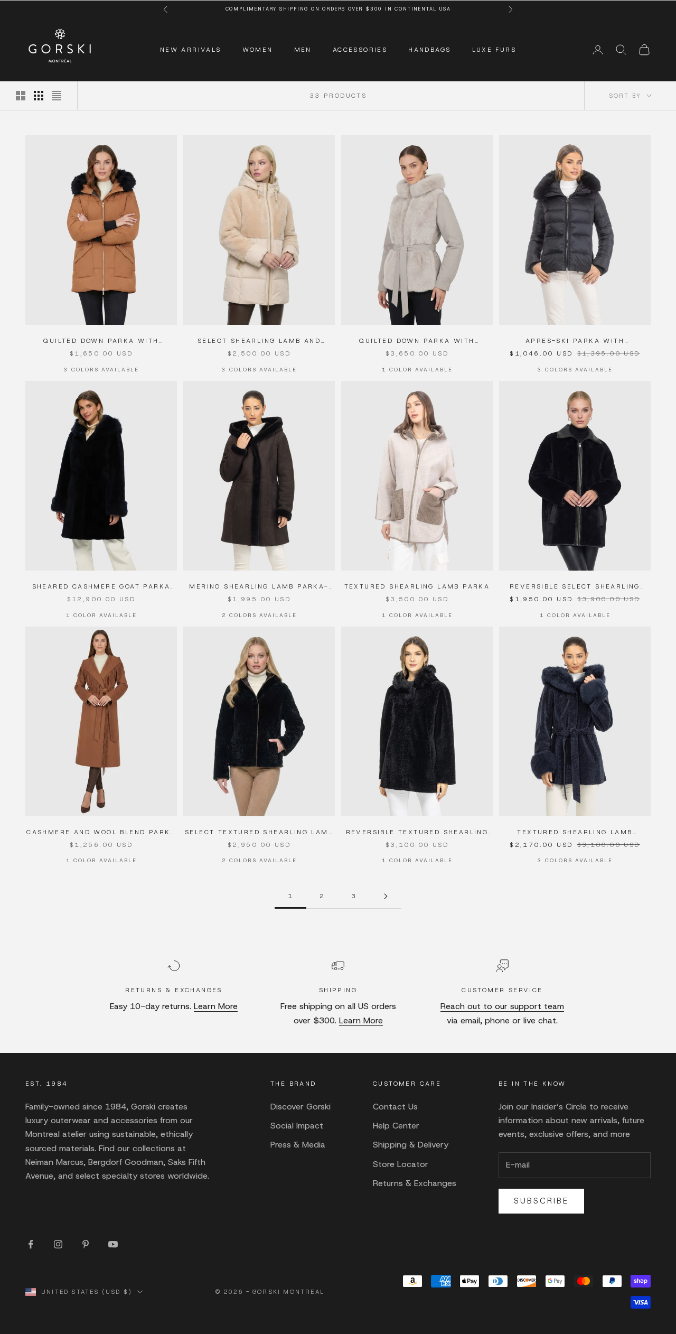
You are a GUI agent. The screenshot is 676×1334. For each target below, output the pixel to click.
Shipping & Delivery (410, 1144)
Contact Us (395, 1106)
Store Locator (400, 1164)
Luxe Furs (494, 49)
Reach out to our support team (502, 1006)
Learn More (216, 1006)
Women (257, 49)
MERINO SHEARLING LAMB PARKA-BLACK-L (258, 587)
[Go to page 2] (385, 896)
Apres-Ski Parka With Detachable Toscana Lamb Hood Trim (574, 341)
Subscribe (541, 1201)
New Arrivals (190, 49)
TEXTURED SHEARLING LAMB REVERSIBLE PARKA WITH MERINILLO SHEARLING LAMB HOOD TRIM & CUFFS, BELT (575, 832)
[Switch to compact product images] (56, 95)
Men (303, 49)
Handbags (429, 49)
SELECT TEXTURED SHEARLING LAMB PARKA (259, 832)
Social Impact (296, 1125)
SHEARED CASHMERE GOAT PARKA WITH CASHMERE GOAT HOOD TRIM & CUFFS (101, 587)
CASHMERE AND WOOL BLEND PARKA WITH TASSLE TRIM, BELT (101, 832)
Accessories (360, 49)
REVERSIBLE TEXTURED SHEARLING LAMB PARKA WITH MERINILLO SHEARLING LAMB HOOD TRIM (417, 832)
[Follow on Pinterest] (85, 1244)
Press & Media (297, 1144)
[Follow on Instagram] (58, 1244)
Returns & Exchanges (414, 1183)
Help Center (396, 1125)
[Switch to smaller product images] (38, 95)
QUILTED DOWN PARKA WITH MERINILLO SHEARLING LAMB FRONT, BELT (417, 341)
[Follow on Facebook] (30, 1244)
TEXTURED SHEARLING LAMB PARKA (417, 586)
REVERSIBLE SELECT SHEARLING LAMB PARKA (575, 587)
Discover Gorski (300, 1106)
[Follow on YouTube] (113, 1244)
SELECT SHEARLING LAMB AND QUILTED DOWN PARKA (259, 341)
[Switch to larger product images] (20, 95)
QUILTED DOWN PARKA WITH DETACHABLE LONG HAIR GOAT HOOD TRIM (101, 341)
